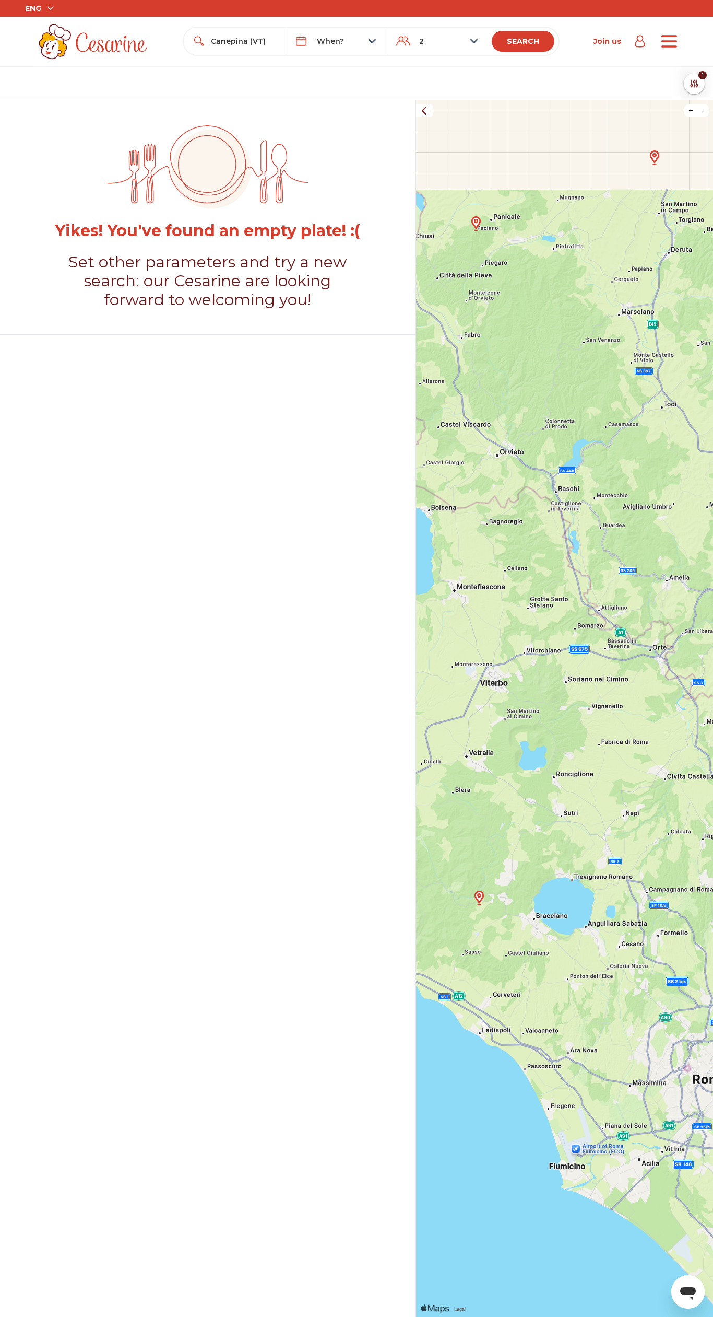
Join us (607, 41)
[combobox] (244, 41)
